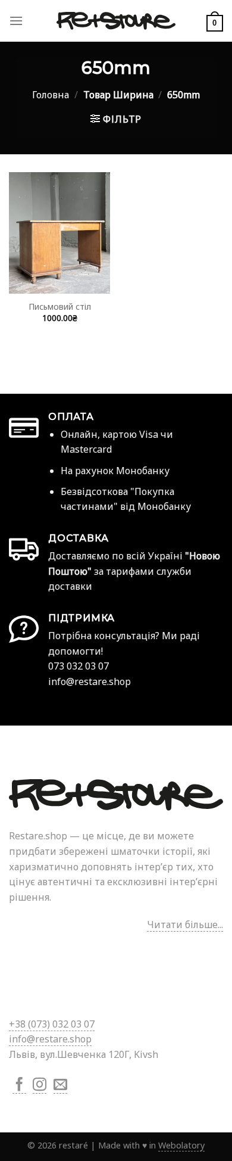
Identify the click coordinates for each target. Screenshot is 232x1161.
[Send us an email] (60, 1086)
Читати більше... (185, 924)
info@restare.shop (50, 1038)
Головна (50, 94)
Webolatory (181, 1145)
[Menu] (16, 20)
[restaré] (116, 21)
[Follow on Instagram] (39, 1086)
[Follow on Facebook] (19, 1086)
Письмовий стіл (60, 306)
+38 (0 (52, 1024)
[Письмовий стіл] (59, 233)
